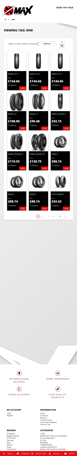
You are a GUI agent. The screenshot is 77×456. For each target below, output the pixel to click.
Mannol (10, 445)
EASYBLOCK (11, 449)
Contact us (44, 415)
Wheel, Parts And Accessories (53, 449)
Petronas (10, 440)
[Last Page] (54, 216)
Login (9, 413)
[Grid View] (62, 46)
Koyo (9, 443)
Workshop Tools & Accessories (53, 436)
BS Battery (11, 434)
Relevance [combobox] (47, 44)
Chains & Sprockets (48, 447)
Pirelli (9, 447)
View (23, 88)
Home (42, 413)
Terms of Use (45, 424)
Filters (43, 440)
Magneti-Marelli (13, 436)
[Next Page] (48, 216)
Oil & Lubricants (47, 438)
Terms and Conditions (48, 422)
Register (10, 415)
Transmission (46, 445)
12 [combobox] (60, 216)
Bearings (44, 443)
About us (43, 418)
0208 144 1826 (64, 7)
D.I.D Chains (11, 438)
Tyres (42, 434)
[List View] (62, 42)
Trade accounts (46, 420)
